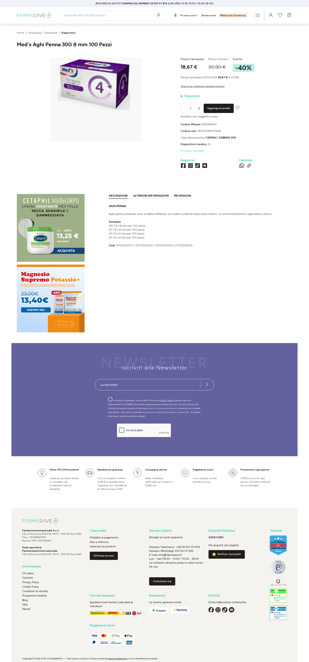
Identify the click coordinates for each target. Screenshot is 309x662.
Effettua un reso (104, 555)
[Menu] (258, 15)
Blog (25, 600)
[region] (96, 100)
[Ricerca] (159, 15)
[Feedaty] (180, 610)
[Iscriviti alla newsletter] (207, 384)
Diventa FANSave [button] (222, 531)
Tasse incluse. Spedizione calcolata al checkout (203, 86)
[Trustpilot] (159, 610)
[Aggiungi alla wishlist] (237, 107)
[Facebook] (183, 166)
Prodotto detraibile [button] (192, 150)
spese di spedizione (117, 658)
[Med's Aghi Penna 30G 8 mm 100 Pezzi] (96, 96)
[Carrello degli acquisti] (289, 15)
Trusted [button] (276, 531)
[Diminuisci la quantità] (199, 109)
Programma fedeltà (34, 595)
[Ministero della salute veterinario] (278, 613)
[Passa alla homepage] (34, 15)
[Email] (204, 166)
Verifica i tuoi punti (229, 554)
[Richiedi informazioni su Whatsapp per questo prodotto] (241, 166)
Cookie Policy (30, 586)
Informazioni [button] (31, 566)
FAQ (25, 604)
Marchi (26, 609)
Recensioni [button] (157, 595)
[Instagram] (190, 166)
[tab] (118, 196)
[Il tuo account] (271, 15)
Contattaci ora (162, 581)
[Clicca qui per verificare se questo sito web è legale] (278, 595)
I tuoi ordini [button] (98, 531)
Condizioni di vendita (35, 591)
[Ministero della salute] (278, 582)
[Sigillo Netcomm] (278, 567)
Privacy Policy (166, 400)
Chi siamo (28, 573)
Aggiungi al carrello (218, 108)
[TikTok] (197, 166)
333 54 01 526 (183, 551)
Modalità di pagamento (104, 537)
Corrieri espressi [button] (102, 595)
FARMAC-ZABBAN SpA (221, 137)
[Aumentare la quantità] (199, 107)
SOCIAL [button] (214, 595)
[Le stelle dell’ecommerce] (278, 545)
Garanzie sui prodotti (103, 546)
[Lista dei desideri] (280, 15)
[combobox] (109, 15)
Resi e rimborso (99, 542)
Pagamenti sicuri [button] (102, 625)
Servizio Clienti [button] (160, 531)
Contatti (27, 577)
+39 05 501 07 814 (188, 547)
